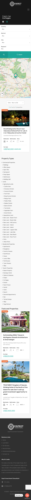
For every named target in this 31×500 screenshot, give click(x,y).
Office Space (6, 167)
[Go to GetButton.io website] (27, 498)
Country (3, 26)
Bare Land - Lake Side (9, 232)
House (5, 256)
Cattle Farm (7, 186)
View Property (15, 123)
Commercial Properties (9, 162)
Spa (4, 297)
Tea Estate (7, 208)
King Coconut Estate (10, 196)
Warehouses (6, 177)
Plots (4, 239)
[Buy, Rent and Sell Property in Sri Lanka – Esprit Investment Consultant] (15, 6)
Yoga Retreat (7, 304)
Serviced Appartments (9, 294)
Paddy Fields (7, 201)
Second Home (6, 448)
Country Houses (7, 251)
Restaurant (6, 172)
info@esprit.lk (8, 486)
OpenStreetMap (27, 97)
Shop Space (6, 174)
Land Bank (5, 443)
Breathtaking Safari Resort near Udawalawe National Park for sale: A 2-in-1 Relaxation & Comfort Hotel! (15, 131)
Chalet (5, 277)
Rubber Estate (8, 203)
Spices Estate (8, 205)
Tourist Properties (8, 268)
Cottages (6, 280)
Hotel (4, 289)
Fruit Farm (7, 193)
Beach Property (7, 270)
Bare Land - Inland (8, 225)
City (2, 40)
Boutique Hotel (7, 273)
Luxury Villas (6, 258)
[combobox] (15, 29)
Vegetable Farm (8, 210)
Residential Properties (9, 244)
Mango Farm (7, 198)
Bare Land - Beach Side (9, 220)
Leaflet (21, 97)
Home (4, 440)
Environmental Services (9, 451)
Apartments (6, 246)
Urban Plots (6, 241)
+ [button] (2, 93)
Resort (5, 292)
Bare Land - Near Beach (9, 234)
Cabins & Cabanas (8, 275)
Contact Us (6, 454)
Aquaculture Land (8, 215)
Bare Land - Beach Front (10, 217)
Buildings (5, 165)
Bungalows (6, 249)
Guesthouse (6, 253)
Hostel (5, 287)
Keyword (3, 46)
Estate (5, 282)
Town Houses (7, 263)
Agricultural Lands (8, 184)
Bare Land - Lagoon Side (10, 229)
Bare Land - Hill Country (10, 222)
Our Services (6, 445)
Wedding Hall (6, 179)
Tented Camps (7, 299)
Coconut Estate (8, 191)
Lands (4, 181)
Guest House (6, 285)
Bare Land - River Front (9, 237)
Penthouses (6, 261)
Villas (4, 265)
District (3, 33)
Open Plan (6, 169)
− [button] (2, 96)
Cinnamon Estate (9, 189)
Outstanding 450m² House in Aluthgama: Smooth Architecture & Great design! (15, 337)
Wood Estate (7, 213)
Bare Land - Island (8, 227)
